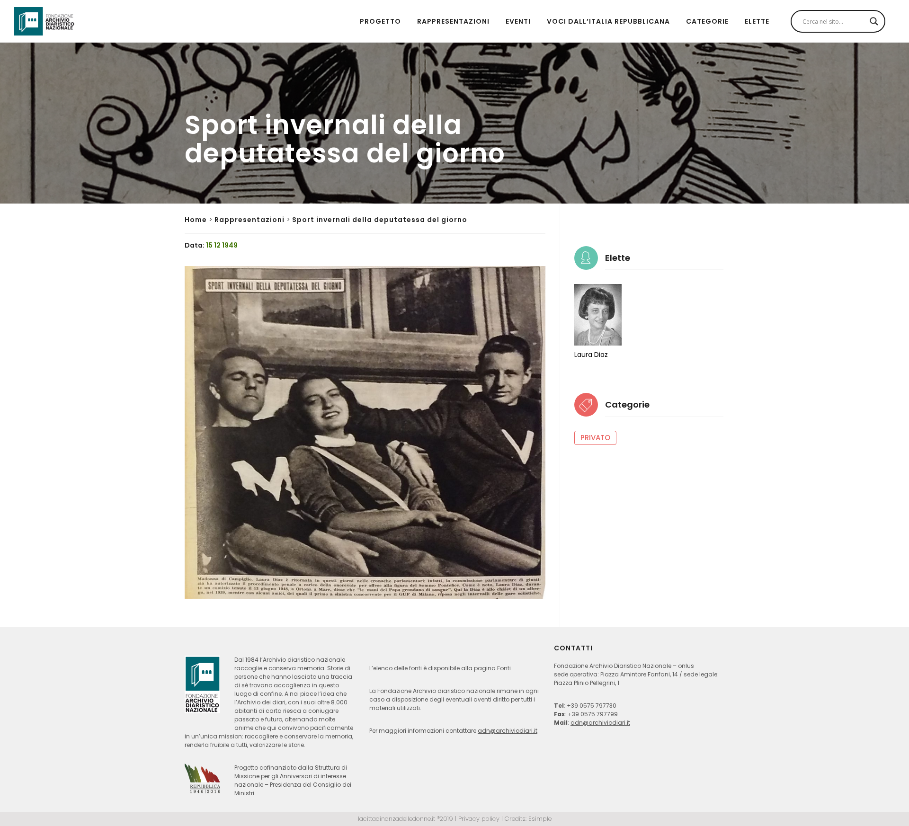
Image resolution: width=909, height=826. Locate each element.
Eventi (518, 21)
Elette (757, 21)
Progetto (380, 21)
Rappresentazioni (453, 21)
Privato (595, 438)
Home (196, 219)
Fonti (504, 668)
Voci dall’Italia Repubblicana (608, 21)
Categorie (707, 21)
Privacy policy (478, 818)
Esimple (540, 818)
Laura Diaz (591, 354)
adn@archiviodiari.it (507, 731)
